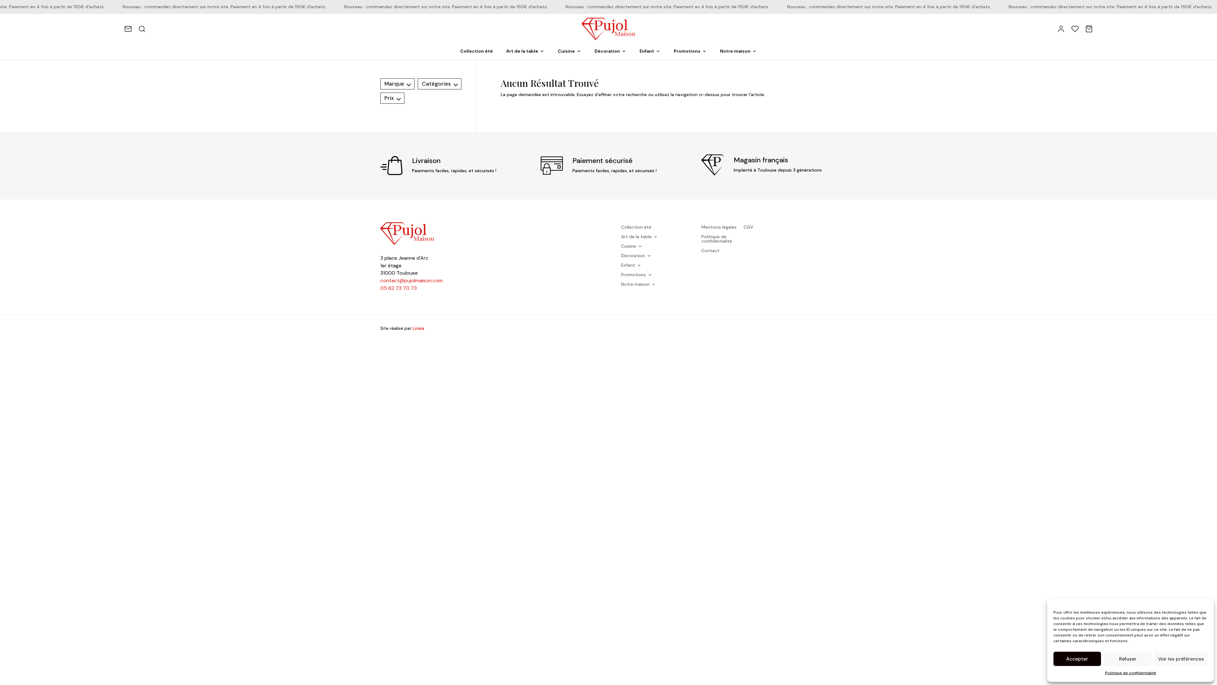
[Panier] (1089, 29)
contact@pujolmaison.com (411, 280)
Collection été (476, 51)
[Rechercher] (142, 29)
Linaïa (418, 328)
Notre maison (735, 51)
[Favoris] (1075, 29)
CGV (748, 227)
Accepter (1077, 659)
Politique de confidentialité (1130, 672)
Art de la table (522, 51)
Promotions (687, 51)
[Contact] (128, 29)
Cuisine (566, 51)
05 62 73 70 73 (398, 288)
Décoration (607, 51)
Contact (710, 250)
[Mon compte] (1061, 29)
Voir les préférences (1181, 659)
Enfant (647, 51)
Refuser (1128, 659)
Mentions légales (719, 227)
